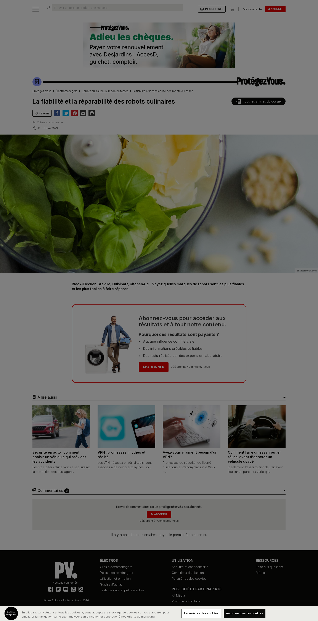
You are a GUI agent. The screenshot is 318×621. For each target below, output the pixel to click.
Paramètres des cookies (201, 613)
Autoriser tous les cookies (244, 613)
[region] (159, 613)
